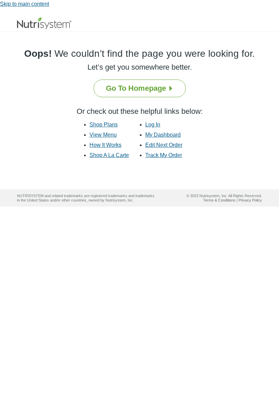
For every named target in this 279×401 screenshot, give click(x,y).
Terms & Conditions (219, 200)
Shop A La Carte (109, 155)
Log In (152, 124)
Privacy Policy (250, 200)
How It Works (105, 145)
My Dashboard (163, 135)
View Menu (103, 135)
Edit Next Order (163, 145)
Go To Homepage (137, 88)
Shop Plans (103, 124)
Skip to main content (24, 4)
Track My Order (163, 155)
